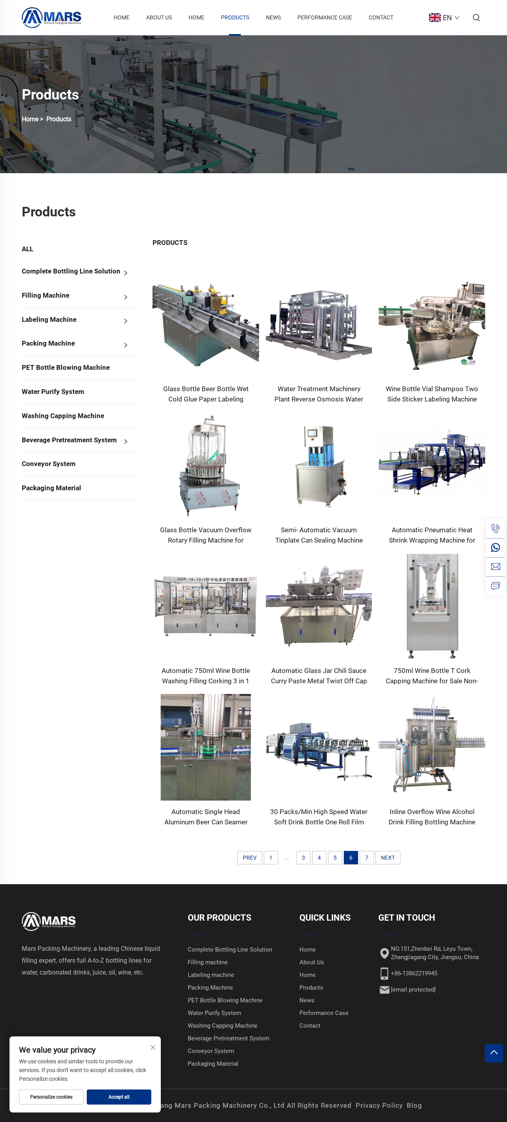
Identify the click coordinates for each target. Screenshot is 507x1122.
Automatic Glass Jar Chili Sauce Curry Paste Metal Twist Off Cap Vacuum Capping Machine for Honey (319, 676)
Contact (381, 17)
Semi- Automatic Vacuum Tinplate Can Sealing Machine (319, 535)
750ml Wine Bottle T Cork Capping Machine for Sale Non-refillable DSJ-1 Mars (432, 676)
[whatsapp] (495, 547)
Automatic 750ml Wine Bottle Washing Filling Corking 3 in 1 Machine (206, 676)
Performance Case (324, 17)
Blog (414, 1105)
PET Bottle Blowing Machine (66, 367)
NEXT (388, 857)
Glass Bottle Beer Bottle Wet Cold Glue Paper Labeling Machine (206, 394)
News (273, 17)
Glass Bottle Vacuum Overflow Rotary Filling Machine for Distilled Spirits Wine (206, 535)
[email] (495, 566)
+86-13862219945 (414, 973)
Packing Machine (48, 343)
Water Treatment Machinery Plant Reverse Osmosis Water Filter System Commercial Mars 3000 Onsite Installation (319, 394)
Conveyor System (49, 464)
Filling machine (45, 295)
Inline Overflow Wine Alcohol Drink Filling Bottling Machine (432, 817)
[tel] (495, 528)
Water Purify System (53, 392)
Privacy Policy (379, 1105)
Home (122, 17)
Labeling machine (49, 319)
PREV (250, 857)
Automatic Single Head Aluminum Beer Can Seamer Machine (206, 817)
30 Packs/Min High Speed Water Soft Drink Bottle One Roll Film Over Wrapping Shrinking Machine (319, 817)
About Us (159, 17)
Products (235, 17)
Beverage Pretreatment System (69, 440)
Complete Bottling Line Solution (71, 271)
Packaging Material (51, 488)
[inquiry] (495, 585)
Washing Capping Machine (63, 416)
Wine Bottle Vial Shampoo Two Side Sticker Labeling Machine (432, 394)
